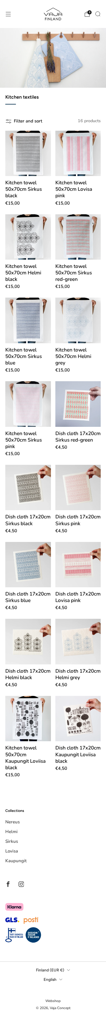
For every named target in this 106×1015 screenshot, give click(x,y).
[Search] (98, 14)
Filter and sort (28, 121)
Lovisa (11, 851)
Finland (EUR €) (50, 970)
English (50, 979)
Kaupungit (15, 861)
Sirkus (11, 841)
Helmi (11, 832)
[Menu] (8, 14)
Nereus (12, 822)
